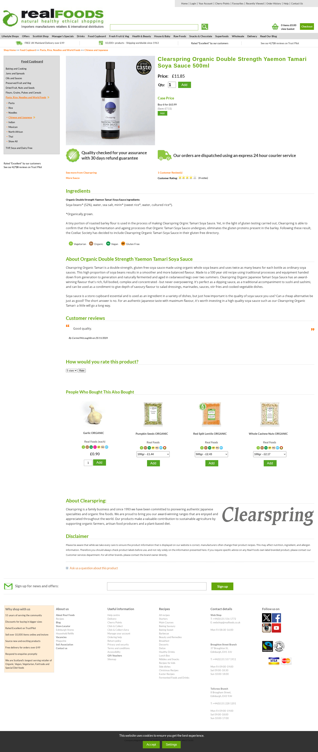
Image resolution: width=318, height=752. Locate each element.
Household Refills (65, 633)
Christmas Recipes (169, 670)
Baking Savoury (167, 626)
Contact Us (297, 3)
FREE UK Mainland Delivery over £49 (44, 42)
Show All (12, 141)
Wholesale (238, 36)
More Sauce (73, 177)
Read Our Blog (268, 36)
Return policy (114, 640)
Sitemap (111, 659)
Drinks (81, 36)
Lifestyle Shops (10, 36)
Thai (10, 136)
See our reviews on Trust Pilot (280, 43)
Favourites (237, 3)
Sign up (222, 586)
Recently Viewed (255, 3)
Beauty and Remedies (170, 637)
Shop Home (10, 50)
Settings (171, 744)
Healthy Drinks (167, 651)
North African (15, 131)
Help (286, 3)
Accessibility (114, 651)
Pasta (11, 103)
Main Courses (166, 622)
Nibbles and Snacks (169, 659)
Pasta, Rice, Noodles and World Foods (60, 50)
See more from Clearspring (81, 172)
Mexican (12, 127)
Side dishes (165, 666)
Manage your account (118, 633)
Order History (273, 3)
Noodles (12, 112)
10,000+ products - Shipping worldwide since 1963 (132, 42)
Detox (162, 648)
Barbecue (164, 633)
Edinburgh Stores (65, 629)
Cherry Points (222, 3)
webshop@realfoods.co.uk (226, 622)
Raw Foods (180, 36)
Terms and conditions (118, 648)
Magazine (61, 640)
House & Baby (162, 36)
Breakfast (164, 640)
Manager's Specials (63, 36)
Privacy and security (118, 644)
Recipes (60, 618)
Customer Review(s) (170, 172)
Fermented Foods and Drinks (174, 677)
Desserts (164, 644)
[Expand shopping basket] (275, 26)
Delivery (252, 36)
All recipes (164, 615)
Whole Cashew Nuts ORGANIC (268, 433)
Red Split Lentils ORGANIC (210, 433)
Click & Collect (115, 626)
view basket (287, 28)
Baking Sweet (166, 629)
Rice (10, 107)
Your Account (206, 3)
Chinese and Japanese (96, 50)
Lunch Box (164, 655)
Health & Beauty (141, 36)
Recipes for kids (167, 662)
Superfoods (222, 36)
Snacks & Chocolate (200, 36)
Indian (11, 122)
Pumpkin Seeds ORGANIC (152, 433)
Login (193, 3)
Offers (25, 36)
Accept (151, 744)
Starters (163, 618)
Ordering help (114, 637)
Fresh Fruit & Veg (119, 36)
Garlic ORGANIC (93, 433)
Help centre (113, 615)
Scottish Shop (41, 36)
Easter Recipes (167, 673)
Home (184, 3)
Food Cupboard (97, 36)
